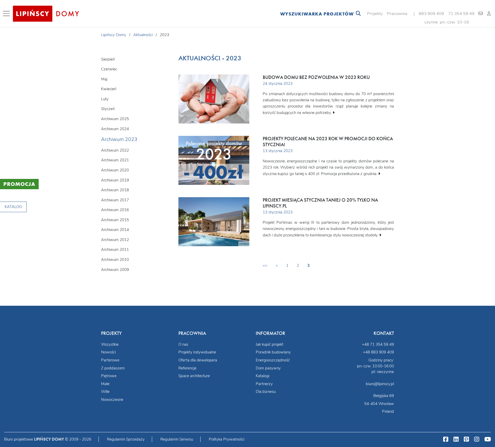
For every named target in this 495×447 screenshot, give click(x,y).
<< (265, 265)
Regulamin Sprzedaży (126, 439)
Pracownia (397, 13)
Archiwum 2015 (115, 219)
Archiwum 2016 (115, 209)
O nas (183, 344)
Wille (105, 391)
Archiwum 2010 (115, 259)
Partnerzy (264, 383)
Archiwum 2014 (115, 229)
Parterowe (110, 360)
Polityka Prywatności (226, 439)
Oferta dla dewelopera (197, 360)
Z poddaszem (113, 368)
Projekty (375, 13)
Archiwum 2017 (115, 200)
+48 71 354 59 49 (378, 344)
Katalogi (262, 375)
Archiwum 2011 (115, 249)
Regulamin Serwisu (176, 439)
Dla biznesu (266, 391)
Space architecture (194, 375)
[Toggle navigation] (7, 13)
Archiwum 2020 (115, 170)
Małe (105, 383)
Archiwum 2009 (115, 269)
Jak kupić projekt (269, 344)
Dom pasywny (268, 368)
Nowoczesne (112, 399)
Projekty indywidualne (197, 352)
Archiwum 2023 (119, 139)
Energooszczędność (273, 360)
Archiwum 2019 (115, 180)
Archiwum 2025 (115, 118)
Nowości (108, 352)
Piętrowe (109, 375)
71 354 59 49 (461, 13)
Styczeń (108, 108)
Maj (104, 79)
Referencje (187, 368)
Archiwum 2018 (115, 190)
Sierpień (108, 59)
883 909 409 (431, 13)
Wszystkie (110, 344)
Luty (105, 99)
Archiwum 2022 (115, 150)
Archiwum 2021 (115, 160)
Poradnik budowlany (273, 352)
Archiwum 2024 (115, 128)
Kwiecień (108, 89)
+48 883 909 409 (378, 352)
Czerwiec (109, 69)
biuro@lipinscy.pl (380, 383)
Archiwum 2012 (115, 239)
